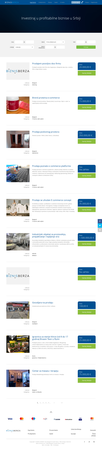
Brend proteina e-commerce (46, 97)
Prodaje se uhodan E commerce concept (51, 200)
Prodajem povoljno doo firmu (46, 63)
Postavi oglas (76, 2)
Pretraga (86, 47)
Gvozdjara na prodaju (42, 302)
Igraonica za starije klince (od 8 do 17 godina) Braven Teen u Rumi (50, 337)
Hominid (68, 442)
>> (62, 403)
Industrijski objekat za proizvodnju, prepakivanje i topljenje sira (49, 235)
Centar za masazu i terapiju (45, 370)
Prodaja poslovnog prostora (45, 131)
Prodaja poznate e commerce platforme (51, 166)
